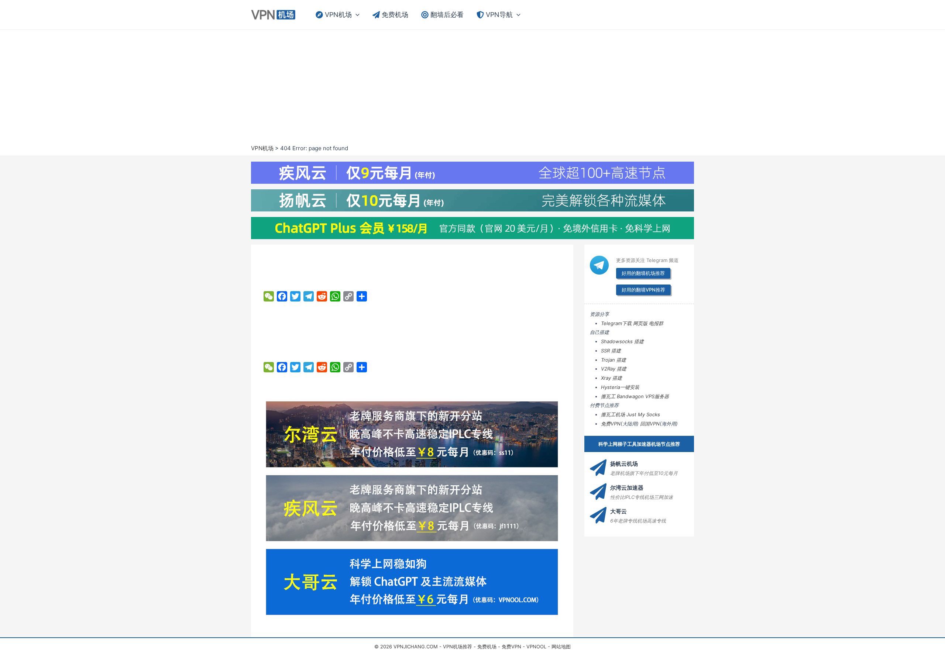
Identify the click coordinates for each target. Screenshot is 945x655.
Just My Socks (643, 414)
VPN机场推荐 (457, 646)
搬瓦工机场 (613, 414)
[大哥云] (598, 515)
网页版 (640, 323)
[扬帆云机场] (598, 467)
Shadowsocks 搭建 (622, 341)
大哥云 (618, 511)
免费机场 (486, 646)
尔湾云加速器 (626, 487)
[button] (356, 15)
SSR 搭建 (611, 351)
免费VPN (611, 424)
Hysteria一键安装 (620, 387)
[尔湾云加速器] (598, 491)
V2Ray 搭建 (613, 369)
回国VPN (650, 424)
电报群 (656, 323)
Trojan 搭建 (613, 360)
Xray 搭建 (611, 378)
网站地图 (561, 646)
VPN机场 (262, 148)
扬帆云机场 (624, 463)
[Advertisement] (472, 89)
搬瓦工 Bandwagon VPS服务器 (635, 396)
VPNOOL (536, 646)
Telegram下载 (616, 323)
